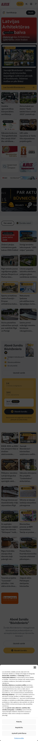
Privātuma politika (19, 738)
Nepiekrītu (19, 727)
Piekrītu (19, 722)
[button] (35, 667)
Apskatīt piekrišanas (19, 733)
